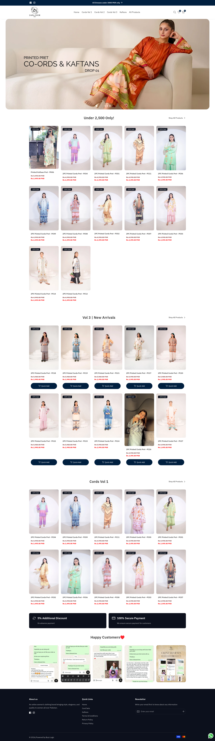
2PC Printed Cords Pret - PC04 (75, 173)
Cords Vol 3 (112, 12)
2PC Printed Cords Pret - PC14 (43, 294)
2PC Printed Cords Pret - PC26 (138, 449)
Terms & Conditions (90, 716)
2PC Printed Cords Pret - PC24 (106, 441)
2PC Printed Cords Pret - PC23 (75, 441)
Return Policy (87, 719)
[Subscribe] (183, 711)
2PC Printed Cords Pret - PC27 (170, 441)
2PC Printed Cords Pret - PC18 (43, 373)
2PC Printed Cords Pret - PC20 (170, 373)
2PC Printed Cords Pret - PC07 (138, 234)
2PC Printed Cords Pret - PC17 (138, 373)
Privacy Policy (87, 723)
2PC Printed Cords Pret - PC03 (170, 234)
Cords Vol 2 (99, 12)
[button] (105, 106)
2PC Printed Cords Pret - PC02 (106, 234)
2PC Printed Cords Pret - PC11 (138, 173)
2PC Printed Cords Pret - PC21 (106, 373)
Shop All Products (176, 118)
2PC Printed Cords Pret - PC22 (43, 441)
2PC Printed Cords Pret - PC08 (75, 234)
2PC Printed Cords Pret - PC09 (43, 234)
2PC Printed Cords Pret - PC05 (138, 537)
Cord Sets (86, 708)
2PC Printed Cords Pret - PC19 (75, 373)
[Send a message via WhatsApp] (211, 736)
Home (76, 12)
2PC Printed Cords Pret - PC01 (106, 173)
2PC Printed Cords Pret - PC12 (75, 294)
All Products (134, 12)
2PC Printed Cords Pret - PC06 (170, 173)
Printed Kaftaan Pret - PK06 (42, 172)
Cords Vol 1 (87, 12)
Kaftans (123, 12)
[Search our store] (175, 12)
